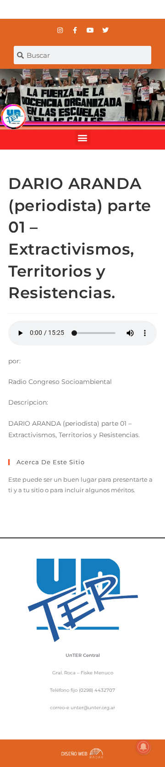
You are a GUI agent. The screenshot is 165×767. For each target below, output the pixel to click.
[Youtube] (90, 30)
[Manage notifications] (143, 746)
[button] (82, 137)
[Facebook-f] (75, 30)
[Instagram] (60, 30)
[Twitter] (105, 30)
